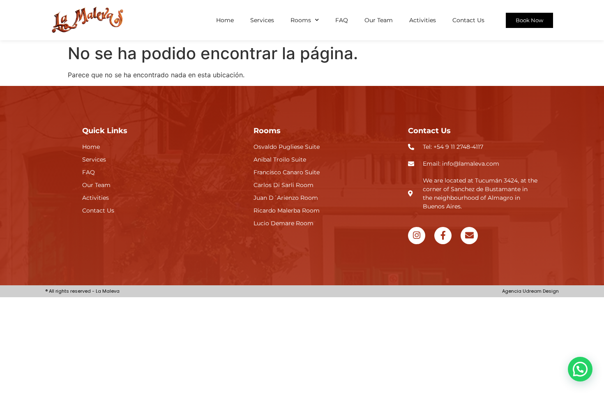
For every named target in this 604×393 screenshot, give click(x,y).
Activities (422, 20)
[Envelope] (469, 235)
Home (225, 20)
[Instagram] (416, 235)
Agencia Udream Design (530, 291)
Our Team (378, 20)
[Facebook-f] (443, 235)
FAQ (341, 20)
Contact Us (468, 20)
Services (262, 20)
